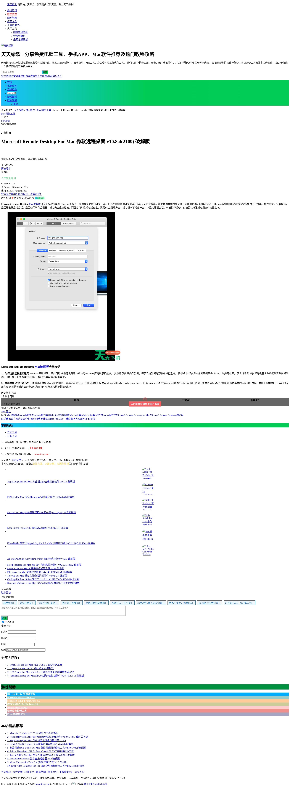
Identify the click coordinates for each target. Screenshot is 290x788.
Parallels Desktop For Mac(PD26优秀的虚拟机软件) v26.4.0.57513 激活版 (45, 675)
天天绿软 (12, 4)
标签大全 (12, 21)
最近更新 (12, 10)
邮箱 (4, 638)
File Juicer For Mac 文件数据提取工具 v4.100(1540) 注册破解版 (39, 572)
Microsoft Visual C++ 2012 (21, 697)
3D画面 (49, 76)
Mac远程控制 (25, 415)
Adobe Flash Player (17, 707)
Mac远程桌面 (76, 415)
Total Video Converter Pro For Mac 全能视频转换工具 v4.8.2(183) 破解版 (45, 766)
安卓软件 (12, 89)
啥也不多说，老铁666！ (181, 603)
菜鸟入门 (57, 76)
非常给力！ (9, 603)
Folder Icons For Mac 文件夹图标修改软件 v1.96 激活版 (35, 568)
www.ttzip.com (42, 784)
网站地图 (12, 17)
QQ (3, 650)
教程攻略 (12, 100)
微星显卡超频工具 (17, 710)
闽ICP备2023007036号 (95, 784)
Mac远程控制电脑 (41, 415)
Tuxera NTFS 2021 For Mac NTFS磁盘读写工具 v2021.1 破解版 (41, 755)
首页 (9, 82)
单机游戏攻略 (28, 76)
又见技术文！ (27, 603)
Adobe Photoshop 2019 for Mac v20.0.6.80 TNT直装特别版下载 (40, 751)
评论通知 (9, 622)
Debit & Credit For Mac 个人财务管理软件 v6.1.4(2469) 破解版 (40, 744)
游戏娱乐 (12, 96)
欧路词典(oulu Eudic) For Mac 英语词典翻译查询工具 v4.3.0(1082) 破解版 (46, 747)
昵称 (4, 632)
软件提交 (29, 772)
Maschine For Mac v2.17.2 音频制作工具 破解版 (32, 733)
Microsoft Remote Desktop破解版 (166, 415)
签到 (9, 625)
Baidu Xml (79, 772)
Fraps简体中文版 (16, 714)
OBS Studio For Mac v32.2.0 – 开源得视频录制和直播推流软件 (40, 672)
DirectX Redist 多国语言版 (21, 694)
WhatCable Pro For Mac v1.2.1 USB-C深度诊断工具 (34, 664)
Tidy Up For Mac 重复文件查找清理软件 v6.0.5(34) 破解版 (37, 575)
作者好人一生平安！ (122, 603)
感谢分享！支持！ (48, 603)
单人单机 (40, 76)
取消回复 (6, 592)
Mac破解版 (35, 204)
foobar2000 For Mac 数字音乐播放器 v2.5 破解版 (33, 758)
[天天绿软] (7, 45)
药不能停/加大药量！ (209, 603)
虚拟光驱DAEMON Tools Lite (23, 704)
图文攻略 (16, 76)
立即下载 (12, 432)
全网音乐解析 (20, 39)
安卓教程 (6, 76)
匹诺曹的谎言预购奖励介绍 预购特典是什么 (24, 419)
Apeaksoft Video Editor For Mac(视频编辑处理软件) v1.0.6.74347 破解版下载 (47, 737)
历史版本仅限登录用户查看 (145, 404)
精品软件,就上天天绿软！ (151, 603)
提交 (4, 618)
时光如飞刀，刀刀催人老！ (239, 603)
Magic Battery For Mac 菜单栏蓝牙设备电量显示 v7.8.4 (36, 740)
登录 (15, 104)
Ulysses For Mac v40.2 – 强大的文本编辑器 (30, 668)
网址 (3, 644)
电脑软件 (12, 86)
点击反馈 (16, 460)
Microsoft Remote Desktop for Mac (133, 415)
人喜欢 (6, 411)
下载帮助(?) (13, 25)
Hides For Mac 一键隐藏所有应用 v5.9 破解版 (71, 419)
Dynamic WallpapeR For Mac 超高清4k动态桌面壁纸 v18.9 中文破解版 (43, 583)
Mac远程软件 (109, 415)
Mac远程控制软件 (60, 415)
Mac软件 (11, 93)
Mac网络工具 (44, 110)
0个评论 (5, 121)
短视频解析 (19, 36)
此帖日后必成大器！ (96, 603)
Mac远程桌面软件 (92, 415)
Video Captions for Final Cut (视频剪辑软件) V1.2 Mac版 (37, 762)
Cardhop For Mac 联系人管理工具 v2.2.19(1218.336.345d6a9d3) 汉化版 (43, 579)
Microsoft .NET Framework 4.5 (23, 701)
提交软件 (12, 14)
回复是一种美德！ (71, 603)
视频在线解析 (20, 32)
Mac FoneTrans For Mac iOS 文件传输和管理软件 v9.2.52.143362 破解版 (44, 565)
